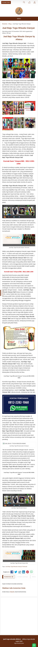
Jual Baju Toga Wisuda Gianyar (18, 28)
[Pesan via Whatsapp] (29, 2)
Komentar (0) (8, 577)
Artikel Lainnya (22, 577)
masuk (12, 592)
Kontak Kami (6, 2)
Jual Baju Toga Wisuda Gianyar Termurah (16, 566)
